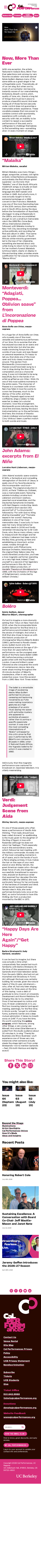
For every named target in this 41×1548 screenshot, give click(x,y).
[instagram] (11, 1290)
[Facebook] (10, 1065)
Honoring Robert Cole (16, 1174)
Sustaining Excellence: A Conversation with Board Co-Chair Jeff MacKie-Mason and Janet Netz (19, 1218)
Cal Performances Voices (15, 1130)
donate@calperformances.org (20, 1407)
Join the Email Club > (15, 1434)
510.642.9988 (11, 1394)
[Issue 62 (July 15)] (34, 1088)
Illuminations (9, 1125)
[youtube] (25, 1290)
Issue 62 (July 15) (32, 1100)
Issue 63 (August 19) (21, 1100)
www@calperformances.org (19, 1417)
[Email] (30, 1065)
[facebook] (16, 1290)
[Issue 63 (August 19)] (21, 1088)
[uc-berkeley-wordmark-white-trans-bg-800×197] (27, 1474)
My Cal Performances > (16, 1445)
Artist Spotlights (11, 1128)
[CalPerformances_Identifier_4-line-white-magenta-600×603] (20, 1298)
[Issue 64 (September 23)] (7, 1088)
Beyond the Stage (12, 1123)
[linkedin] (29, 1290)
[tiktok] (20, 1290)
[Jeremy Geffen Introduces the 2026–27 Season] (20, 1246)
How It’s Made (9, 1133)
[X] (17, 1065)
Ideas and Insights (11, 1135)
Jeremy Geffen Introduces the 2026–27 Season (20, 1264)
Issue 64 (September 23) (10, 1100)
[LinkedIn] (24, 1065)
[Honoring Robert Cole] (20, 1159)
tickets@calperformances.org (20, 1398)
